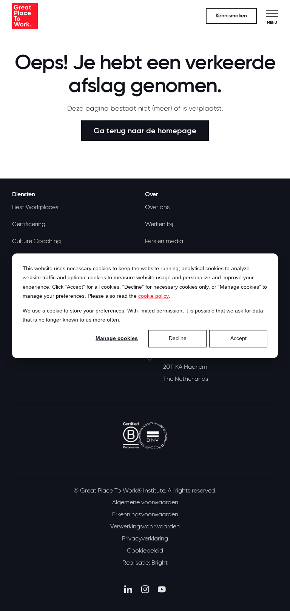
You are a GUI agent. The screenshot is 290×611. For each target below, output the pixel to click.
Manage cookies (117, 339)
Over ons (157, 207)
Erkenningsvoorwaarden (145, 514)
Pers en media (164, 241)
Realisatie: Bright (145, 563)
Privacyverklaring (145, 539)
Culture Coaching (36, 241)
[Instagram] (145, 589)
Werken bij (159, 224)
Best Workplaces (35, 207)
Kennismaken (231, 15)
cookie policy (153, 296)
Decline (178, 339)
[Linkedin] (128, 589)
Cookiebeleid (145, 551)
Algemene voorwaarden (145, 502)
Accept (238, 339)
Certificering (28, 224)
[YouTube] (162, 589)
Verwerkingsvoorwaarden (145, 526)
